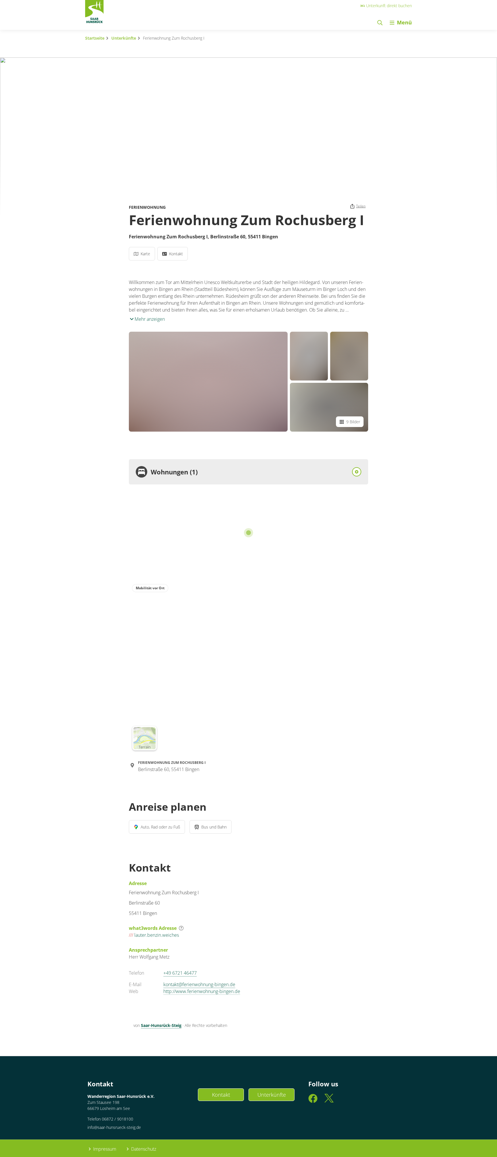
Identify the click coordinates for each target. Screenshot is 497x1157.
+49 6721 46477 (180, 973)
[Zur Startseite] (94, 13)
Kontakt (221, 1094)
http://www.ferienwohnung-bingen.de (201, 991)
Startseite (94, 38)
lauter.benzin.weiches (154, 935)
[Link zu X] (329, 1101)
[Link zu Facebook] (313, 1101)
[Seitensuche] (380, 22)
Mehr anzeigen (149, 319)
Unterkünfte (123, 38)
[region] (248, 667)
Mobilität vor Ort (150, 588)
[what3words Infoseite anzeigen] (181, 928)
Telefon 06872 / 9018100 (110, 1119)
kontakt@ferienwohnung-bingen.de (199, 984)
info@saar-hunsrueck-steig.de (114, 1127)
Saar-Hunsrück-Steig (161, 1025)
